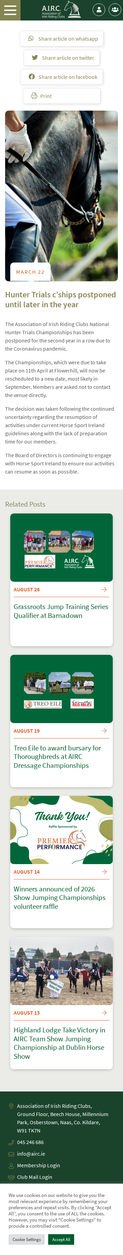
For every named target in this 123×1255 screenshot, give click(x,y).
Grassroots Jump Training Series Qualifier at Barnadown (61, 611)
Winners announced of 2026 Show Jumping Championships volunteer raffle (60, 898)
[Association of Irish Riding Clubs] (61, 9)
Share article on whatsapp (67, 38)
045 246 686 (30, 1142)
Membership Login (38, 1165)
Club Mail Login (34, 1176)
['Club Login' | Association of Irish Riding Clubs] (115, 9)
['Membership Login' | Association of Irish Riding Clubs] (99, 9)
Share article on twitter (67, 57)
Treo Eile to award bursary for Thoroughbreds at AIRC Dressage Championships (57, 757)
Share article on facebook (67, 76)
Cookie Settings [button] (27, 1239)
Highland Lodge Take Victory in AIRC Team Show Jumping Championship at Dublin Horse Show (59, 1043)
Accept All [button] (61, 1239)
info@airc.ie (31, 1153)
